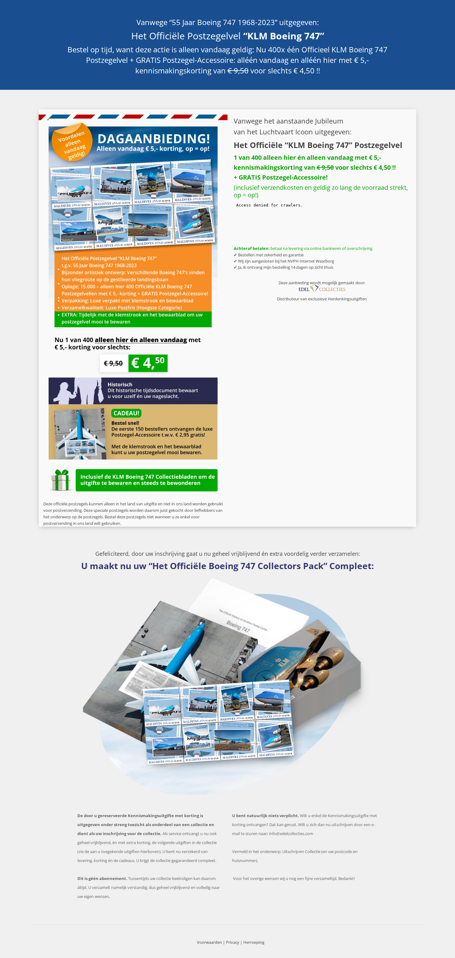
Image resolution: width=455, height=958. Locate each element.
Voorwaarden (209, 942)
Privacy (232, 942)
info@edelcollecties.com (291, 833)
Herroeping (253, 942)
